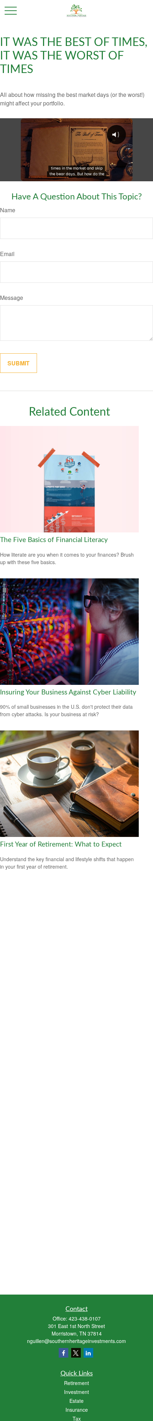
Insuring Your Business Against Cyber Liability (68, 692)
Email (7, 254)
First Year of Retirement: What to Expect (61, 844)
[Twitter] (76, 1353)
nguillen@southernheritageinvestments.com (76, 1340)
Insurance (76, 1409)
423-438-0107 (85, 1318)
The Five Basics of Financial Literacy (54, 540)
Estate (76, 1400)
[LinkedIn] (88, 1353)
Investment (76, 1391)
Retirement (76, 1382)
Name (7, 210)
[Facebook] (63, 1353)
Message (11, 297)
